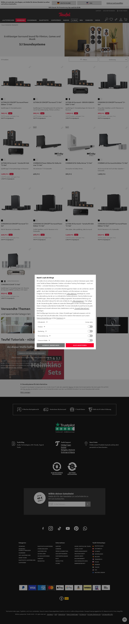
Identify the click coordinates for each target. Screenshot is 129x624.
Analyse (40, 327)
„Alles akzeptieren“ (78, 301)
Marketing (41, 331)
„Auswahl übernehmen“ (81, 308)
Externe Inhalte (42, 340)
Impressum (59, 318)
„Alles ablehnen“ (72, 293)
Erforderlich (41, 322)
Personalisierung (43, 336)
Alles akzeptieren (79, 345)
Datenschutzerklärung (44, 318)
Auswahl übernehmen (50, 345)
